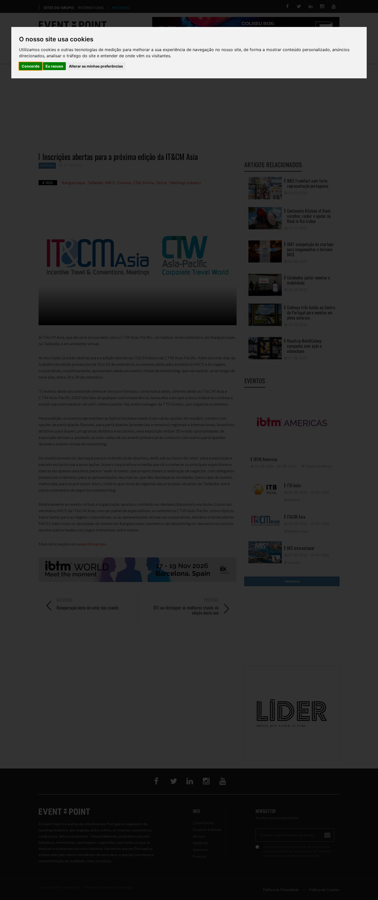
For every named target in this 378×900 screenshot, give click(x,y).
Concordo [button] (31, 66)
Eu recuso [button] (54, 66)
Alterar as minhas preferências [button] (96, 66)
